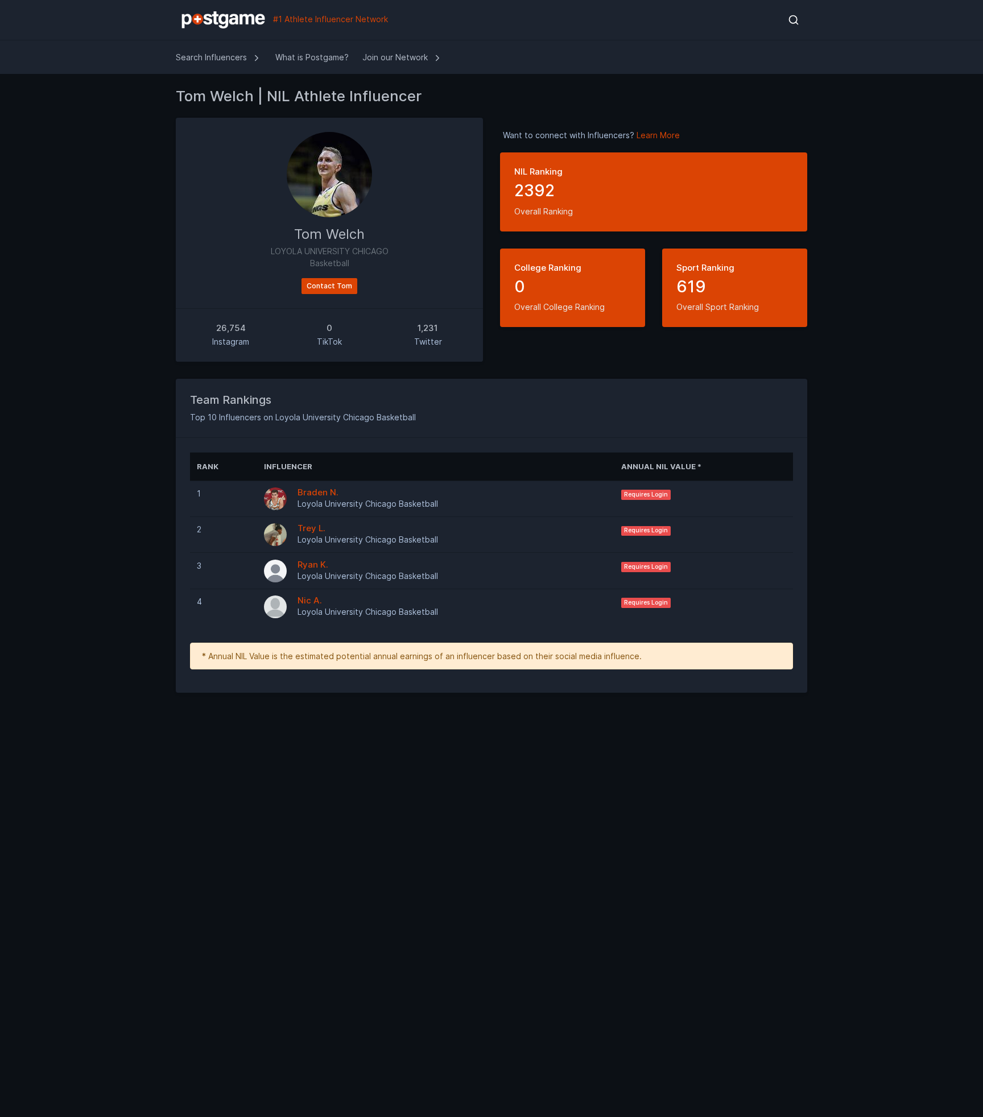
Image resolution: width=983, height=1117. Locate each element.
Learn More (658, 135)
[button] (793, 20)
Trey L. (311, 528)
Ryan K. (313, 564)
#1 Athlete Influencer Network (329, 19)
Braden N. (318, 492)
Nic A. (310, 600)
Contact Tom (329, 286)
